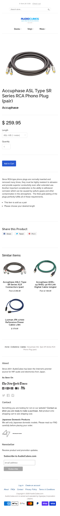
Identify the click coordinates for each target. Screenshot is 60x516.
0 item (25, 3)
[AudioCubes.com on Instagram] (12, 395)
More (42, 29)
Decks (17, 29)
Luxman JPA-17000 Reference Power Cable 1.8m (14, 322)
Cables (23, 347)
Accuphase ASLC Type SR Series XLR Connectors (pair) (14, 284)
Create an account (32, 485)
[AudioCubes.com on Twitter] (3, 395)
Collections (15, 347)
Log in (21, 485)
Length (5, 130)
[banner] (30, 19)
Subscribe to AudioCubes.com (20, 456)
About (6, 489)
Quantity (5, 141)
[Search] (49, 9)
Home (7, 347)
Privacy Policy (31, 489)
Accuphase (10, 107)
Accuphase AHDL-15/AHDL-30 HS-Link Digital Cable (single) (45, 284)
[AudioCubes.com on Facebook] (8, 395)
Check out (37, 3)
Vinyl (30, 29)
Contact (20, 489)
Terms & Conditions (47, 489)
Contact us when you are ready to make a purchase (29, 409)
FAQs (13, 489)
